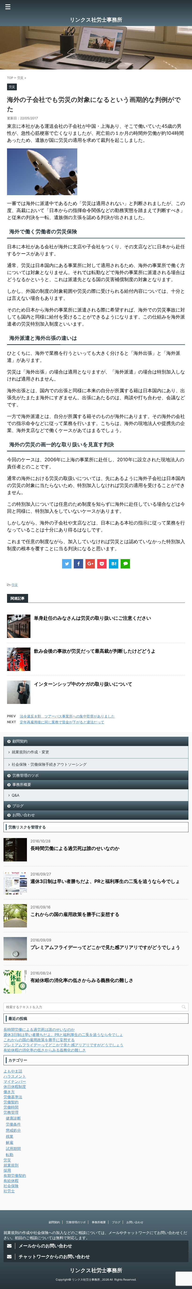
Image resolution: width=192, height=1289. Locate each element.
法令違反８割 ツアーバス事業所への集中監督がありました (67, 716)
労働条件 (13, 1124)
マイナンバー (15, 1081)
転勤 (9, 1154)
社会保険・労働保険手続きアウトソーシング (49, 764)
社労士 (9, 1191)
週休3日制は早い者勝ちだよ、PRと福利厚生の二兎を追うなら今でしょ (105, 881)
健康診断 (13, 1118)
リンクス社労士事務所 (96, 20)
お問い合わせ (23, 815)
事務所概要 (21, 784)
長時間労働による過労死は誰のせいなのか (74, 848)
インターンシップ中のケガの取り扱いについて (83, 684)
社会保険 (11, 1185)
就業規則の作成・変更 (30, 752)
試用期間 (13, 1148)
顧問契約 (19, 741)
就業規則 (11, 1165)
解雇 (9, 1142)
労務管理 (11, 1112)
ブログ (18, 805)
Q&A (15, 795)
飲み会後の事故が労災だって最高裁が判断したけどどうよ (95, 651)
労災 (15, 585)
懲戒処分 (13, 1130)
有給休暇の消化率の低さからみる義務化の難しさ (81, 980)
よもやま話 (13, 1071)
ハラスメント (15, 1076)
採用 (7, 1170)
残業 (9, 1136)
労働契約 (11, 1102)
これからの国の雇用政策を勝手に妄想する (74, 914)
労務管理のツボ (25, 775)
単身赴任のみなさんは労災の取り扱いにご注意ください (92, 618)
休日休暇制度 (15, 1086)
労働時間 (11, 1107)
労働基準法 (13, 1097)
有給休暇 (11, 1180)
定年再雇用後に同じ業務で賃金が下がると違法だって (62, 722)
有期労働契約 (15, 1175)
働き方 (9, 1091)
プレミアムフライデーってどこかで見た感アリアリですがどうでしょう (105, 947)
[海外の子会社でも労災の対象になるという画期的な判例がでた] (113, 563)
